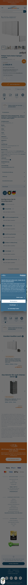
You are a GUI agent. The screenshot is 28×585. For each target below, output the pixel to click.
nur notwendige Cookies (13, 308)
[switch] (3, 583)
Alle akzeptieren (13, 301)
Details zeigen (19, 297)
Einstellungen (13, 304)
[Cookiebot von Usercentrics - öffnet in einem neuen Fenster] (20, 275)
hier (2, 294)
